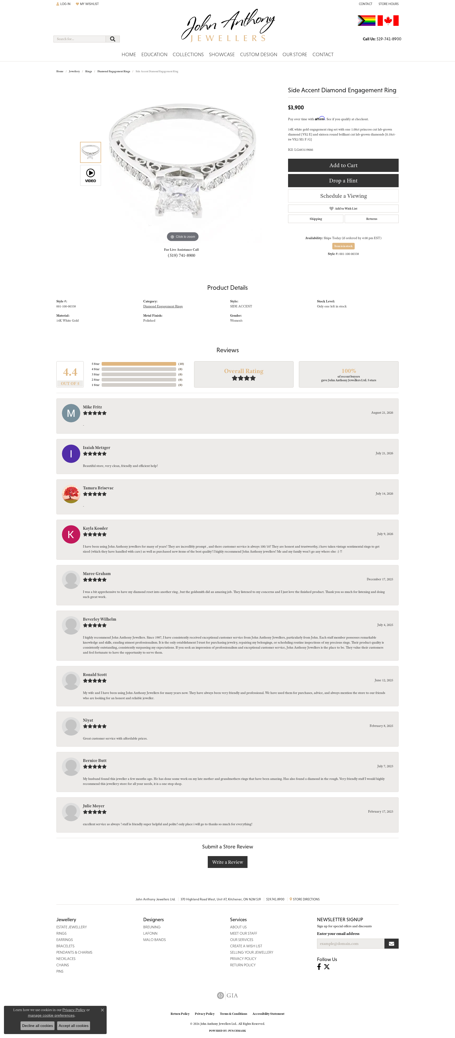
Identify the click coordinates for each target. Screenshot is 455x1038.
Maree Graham (97, 573)
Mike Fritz (92, 407)
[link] (365, 4)
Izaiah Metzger (96, 447)
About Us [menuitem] (238, 927)
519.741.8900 (275, 899)
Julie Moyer (94, 806)
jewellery (74, 71)
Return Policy (180, 1014)
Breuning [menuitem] (152, 927)
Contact (323, 54)
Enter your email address (338, 933)
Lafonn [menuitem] (150, 933)
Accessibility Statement (268, 1014)
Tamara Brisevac (98, 488)
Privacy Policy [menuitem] (243, 959)
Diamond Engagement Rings (113, 71)
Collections (188, 54)
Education (154, 54)
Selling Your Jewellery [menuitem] (251, 952)
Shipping (316, 219)
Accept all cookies (73, 1025)
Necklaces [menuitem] (66, 959)
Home (129, 54)
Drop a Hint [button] (343, 180)
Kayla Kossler (95, 528)
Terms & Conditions (233, 1014)
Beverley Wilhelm (99, 619)
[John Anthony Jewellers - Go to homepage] (228, 29)
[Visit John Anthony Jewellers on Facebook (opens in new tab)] (319, 967)
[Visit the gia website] (227, 995)
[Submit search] (113, 39)
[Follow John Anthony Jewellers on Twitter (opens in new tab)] (327, 967)
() (181, 364)
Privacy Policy (205, 1014)
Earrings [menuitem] (64, 940)
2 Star (96, 380)
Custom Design (258, 54)
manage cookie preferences (51, 1015)
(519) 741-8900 (181, 255)
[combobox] (79, 39)
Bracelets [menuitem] (65, 946)
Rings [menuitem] (61, 933)
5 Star (96, 364)
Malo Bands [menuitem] (154, 940)
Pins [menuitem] (59, 971)
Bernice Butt (95, 760)
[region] (183, 164)
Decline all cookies (37, 1025)
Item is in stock (343, 246)
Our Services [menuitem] (241, 940)
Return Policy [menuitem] (243, 965)
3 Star (96, 374)
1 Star (96, 385)
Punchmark (237, 1030)
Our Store (295, 54)
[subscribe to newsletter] (391, 944)
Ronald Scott (95, 674)
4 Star (96, 369)
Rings (88, 71)
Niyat (88, 720)
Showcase (222, 54)
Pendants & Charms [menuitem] (74, 952)
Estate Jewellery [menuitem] (71, 927)
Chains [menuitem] (62, 965)
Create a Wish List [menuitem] (246, 946)
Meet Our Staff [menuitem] (243, 933)
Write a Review (227, 862)
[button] (63, 4)
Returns (371, 219)
